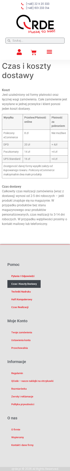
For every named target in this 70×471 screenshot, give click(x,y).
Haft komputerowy (21, 299)
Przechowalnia (19, 348)
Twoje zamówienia (21, 332)
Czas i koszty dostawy (24, 283)
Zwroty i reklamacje (22, 396)
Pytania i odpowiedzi (22, 276)
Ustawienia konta (21, 340)
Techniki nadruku (21, 291)
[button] (49, 51)
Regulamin (17, 373)
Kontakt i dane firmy (22, 445)
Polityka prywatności (22, 404)
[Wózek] (33, 52)
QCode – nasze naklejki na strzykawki (32, 381)
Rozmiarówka (19, 388)
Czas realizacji (19, 307)
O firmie (15, 429)
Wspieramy (17, 437)
